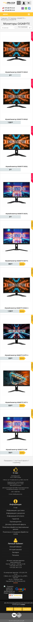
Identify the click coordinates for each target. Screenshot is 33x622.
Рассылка (15, 555)
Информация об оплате (15, 516)
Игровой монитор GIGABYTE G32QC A (16, 308)
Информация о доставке (15, 510)
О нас (15, 508)
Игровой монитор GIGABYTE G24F (16, 449)
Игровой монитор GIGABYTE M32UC (16, 72)
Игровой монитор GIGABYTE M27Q (16, 213)
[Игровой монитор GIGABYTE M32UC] (16, 70)
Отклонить (18, 609)
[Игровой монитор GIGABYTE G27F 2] (16, 400)
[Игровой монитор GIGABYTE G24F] (16, 447)
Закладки (15, 552)
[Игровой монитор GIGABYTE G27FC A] (16, 353)
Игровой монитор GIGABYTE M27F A (16, 261)
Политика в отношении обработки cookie (15, 533)
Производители (15, 522)
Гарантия (15, 519)
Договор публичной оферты (15, 524)
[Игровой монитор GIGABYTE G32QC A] (16, 306)
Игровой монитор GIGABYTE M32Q (16, 166)
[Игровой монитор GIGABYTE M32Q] (16, 164)
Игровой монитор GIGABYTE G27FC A (16, 355)
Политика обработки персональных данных (15, 528)
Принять (9, 609)
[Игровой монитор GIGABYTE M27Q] (16, 211)
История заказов (15, 550)
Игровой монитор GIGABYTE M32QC (16, 119)
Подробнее (26, 609)
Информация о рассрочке (15, 513)
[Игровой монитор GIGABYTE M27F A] (16, 259)
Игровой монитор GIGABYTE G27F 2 (16, 402)
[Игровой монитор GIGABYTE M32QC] (16, 117)
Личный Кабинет (15, 547)
